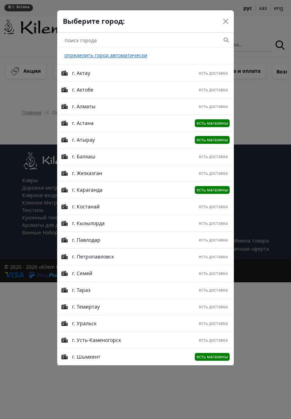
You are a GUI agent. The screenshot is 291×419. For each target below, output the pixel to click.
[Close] (225, 21)
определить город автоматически (105, 55)
